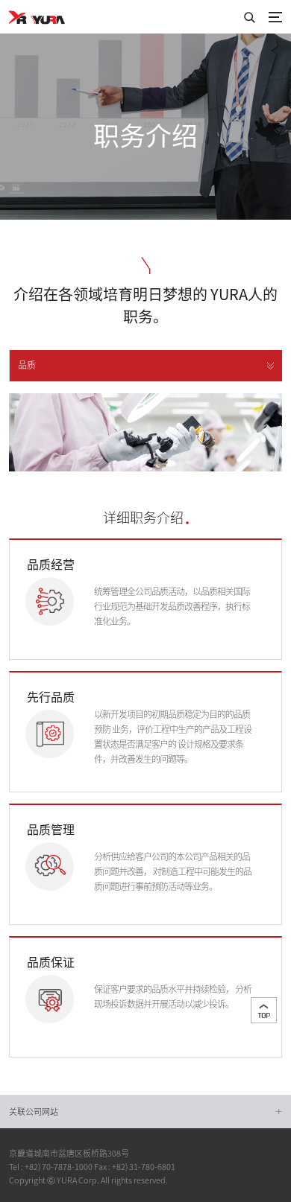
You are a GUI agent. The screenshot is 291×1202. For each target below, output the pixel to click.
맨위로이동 (264, 1010)
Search (249, 17)
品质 (27, 365)
